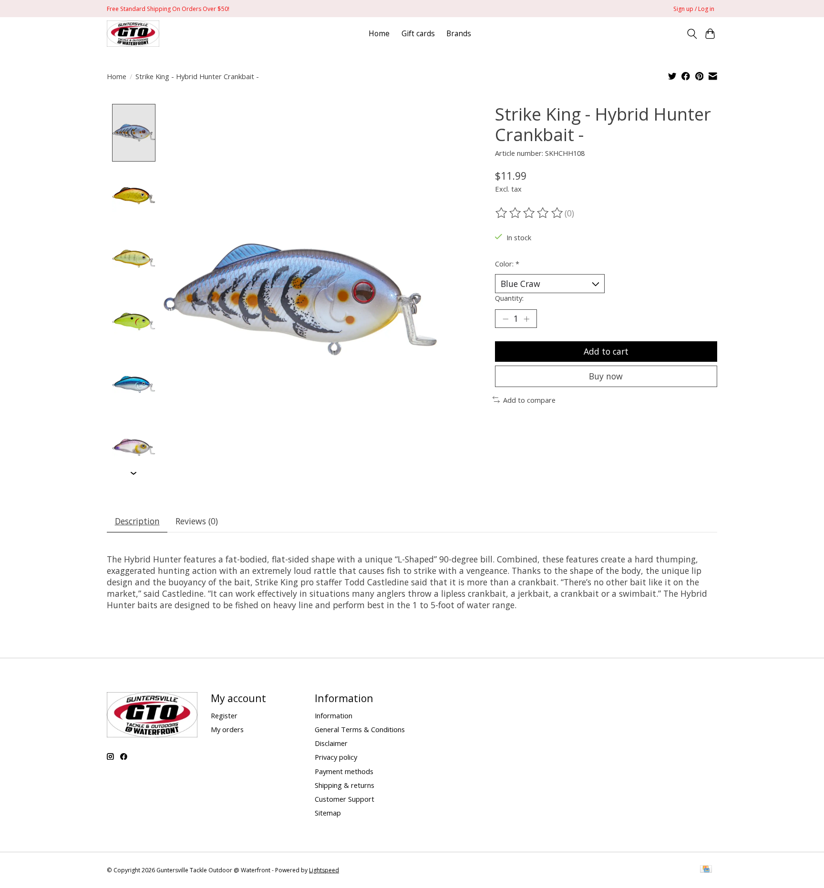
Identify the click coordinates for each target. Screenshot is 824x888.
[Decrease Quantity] (505, 318)
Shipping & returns (344, 785)
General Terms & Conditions (360, 729)
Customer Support (344, 799)
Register (224, 715)
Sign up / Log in (693, 9)
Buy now (606, 376)
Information (333, 715)
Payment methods (344, 771)
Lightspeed (324, 870)
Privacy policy (336, 757)
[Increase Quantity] (526, 318)
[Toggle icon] (692, 33)
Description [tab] (137, 521)
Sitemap (328, 812)
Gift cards (418, 34)
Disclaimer (331, 743)
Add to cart (606, 351)
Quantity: (509, 298)
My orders (227, 729)
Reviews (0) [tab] (196, 521)
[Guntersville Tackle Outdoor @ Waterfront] (133, 33)
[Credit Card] (706, 870)
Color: (507, 263)
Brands (458, 34)
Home (379, 34)
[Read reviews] (530, 213)
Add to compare (529, 400)
